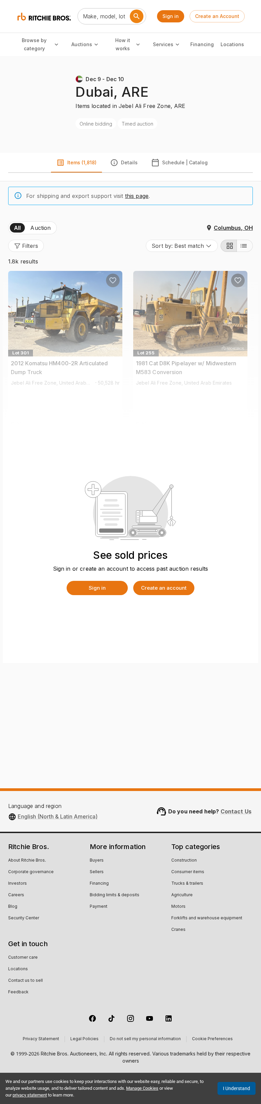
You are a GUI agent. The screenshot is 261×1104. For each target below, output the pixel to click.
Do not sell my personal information (145, 1039)
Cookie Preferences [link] (212, 1039)
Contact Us (236, 811)
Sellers (97, 872)
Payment (98, 907)
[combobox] (182, 246)
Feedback (18, 992)
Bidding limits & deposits (114, 895)
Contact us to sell (25, 981)
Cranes (178, 930)
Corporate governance (31, 872)
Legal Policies (84, 1039)
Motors (178, 907)
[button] (26, 246)
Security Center (23, 918)
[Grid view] (229, 246)
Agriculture (182, 895)
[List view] (245, 246)
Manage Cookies (142, 1088)
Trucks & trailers (187, 884)
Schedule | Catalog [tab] (185, 162)
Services (163, 44)
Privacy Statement (41, 1039)
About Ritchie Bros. (27, 861)
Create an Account (217, 16)
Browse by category (34, 44)
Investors (17, 884)
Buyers (97, 861)
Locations (232, 44)
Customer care (23, 958)
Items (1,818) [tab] (82, 162)
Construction (184, 861)
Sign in (170, 16)
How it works (122, 44)
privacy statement (30, 1095)
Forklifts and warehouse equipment (206, 918)
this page (137, 195)
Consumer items (187, 872)
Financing (202, 44)
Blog (12, 907)
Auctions (81, 44)
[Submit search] (136, 16)
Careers (16, 895)
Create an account (164, 588)
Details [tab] (129, 162)
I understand (236, 1088)
